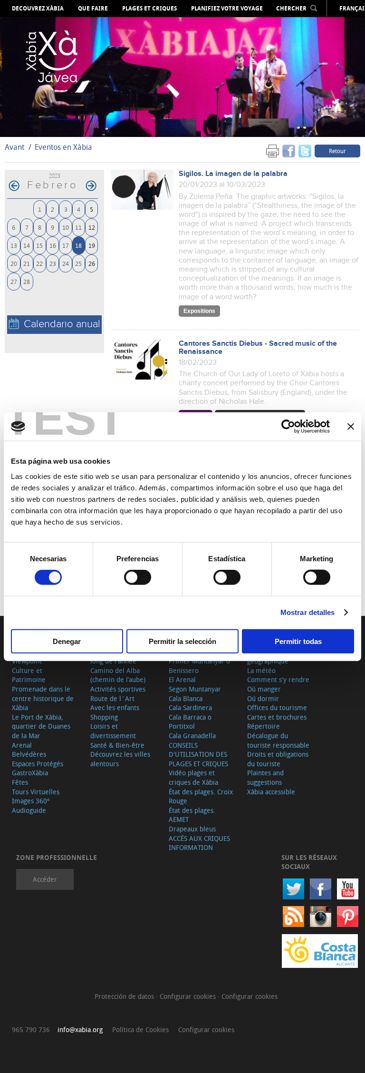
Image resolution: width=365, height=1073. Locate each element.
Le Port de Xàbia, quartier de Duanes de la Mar (41, 726)
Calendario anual (62, 324)
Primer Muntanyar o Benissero (199, 665)
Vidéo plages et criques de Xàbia (193, 777)
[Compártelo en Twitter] (304, 150)
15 (39, 245)
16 (52, 245)
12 (91, 227)
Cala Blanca (185, 698)
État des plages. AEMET (192, 815)
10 (65, 227)
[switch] (137, 577)
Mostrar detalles (307, 612)
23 (52, 263)
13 (13, 245)
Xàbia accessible (271, 791)
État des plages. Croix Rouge (201, 796)
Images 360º (30, 800)
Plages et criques (149, 8)
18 (78, 245)
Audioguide (29, 810)
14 (26, 245)
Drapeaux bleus (192, 828)
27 (13, 281)
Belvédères (29, 754)
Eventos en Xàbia (63, 147)
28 (26, 281)
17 (65, 245)
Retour (337, 151)
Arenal (22, 745)
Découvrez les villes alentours (120, 759)
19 (91, 245)
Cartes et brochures (277, 717)
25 (78, 263)
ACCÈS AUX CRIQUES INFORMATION (199, 843)
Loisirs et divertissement (113, 731)
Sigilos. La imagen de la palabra (233, 173)
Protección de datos (125, 996)
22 (39, 263)
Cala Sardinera (190, 707)
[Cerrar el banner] (350, 426)
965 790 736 (31, 1029)
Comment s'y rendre (278, 679)
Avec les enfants (114, 707)
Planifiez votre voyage (227, 8)
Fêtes (20, 782)
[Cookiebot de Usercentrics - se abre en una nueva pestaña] (288, 426)
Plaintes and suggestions (265, 777)
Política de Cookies (140, 1029)
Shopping (104, 717)
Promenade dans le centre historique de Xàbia (43, 698)
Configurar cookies (189, 996)
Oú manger (264, 688)
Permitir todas (298, 641)
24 (65, 263)
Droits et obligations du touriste (277, 759)
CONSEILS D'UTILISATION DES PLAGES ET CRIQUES (198, 754)
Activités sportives (117, 688)
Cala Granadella (192, 735)
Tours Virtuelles (35, 791)
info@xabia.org (80, 1029)
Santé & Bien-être (117, 745)
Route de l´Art (112, 698)
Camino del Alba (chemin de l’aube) (117, 675)
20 (13, 263)
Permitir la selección (182, 641)
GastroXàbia (30, 772)
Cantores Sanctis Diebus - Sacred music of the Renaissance (258, 347)
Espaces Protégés (37, 763)
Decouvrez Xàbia (38, 8)
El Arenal (182, 679)
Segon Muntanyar (195, 688)
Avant (14, 147)
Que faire (93, 8)
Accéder (45, 879)
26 (91, 263)
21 (26, 263)
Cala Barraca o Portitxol (190, 721)
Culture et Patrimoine (29, 675)
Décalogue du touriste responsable (278, 740)
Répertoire (263, 726)
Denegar (67, 641)
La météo (261, 670)
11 (78, 227)
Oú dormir (263, 698)
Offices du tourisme (277, 707)
